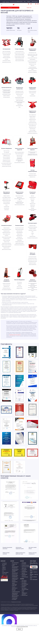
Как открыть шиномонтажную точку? (25, 589)
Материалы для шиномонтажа (15, 573)
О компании (4, 563)
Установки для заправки (32, 173)
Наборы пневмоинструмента (19, 229)
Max (24, 1)
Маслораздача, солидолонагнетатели (19, 158)
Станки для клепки (6, 206)
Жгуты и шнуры (19, 95)
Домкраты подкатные (32, 116)
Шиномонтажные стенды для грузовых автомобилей (6, 92)
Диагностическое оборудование (15, 596)
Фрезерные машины (32, 236)
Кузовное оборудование (14, 581)
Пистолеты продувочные (19, 238)
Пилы (32, 234)
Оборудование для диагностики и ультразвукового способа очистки (32, 154)
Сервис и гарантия (4, 568)
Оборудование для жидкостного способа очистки (32, 152)
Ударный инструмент (6, 247)
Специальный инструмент (14, 599)
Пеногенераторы (19, 282)
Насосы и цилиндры (32, 130)
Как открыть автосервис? (24, 581)
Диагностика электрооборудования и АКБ (19, 199)
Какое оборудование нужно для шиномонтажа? (24, 593)
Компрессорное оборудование (15, 576)
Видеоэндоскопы (19, 197)
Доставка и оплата (4, 565)
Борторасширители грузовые (6, 94)
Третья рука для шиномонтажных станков (32, 56)
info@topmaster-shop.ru (33, 570)
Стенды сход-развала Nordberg (19, 54)
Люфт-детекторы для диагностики (19, 204)
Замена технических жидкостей (14, 584)
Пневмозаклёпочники (19, 235)
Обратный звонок (35, 1)
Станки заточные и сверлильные (32, 227)
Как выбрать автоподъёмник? (25, 584)
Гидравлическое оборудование (15, 579)
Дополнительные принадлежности (32, 133)
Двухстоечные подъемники (6, 51)
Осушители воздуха (32, 95)
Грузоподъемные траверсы (6, 60)
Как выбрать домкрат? (24, 586)
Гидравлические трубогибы (32, 131)
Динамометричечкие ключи (6, 232)
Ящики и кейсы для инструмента (6, 249)
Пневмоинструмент (25, 565)
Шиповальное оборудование (32, 70)
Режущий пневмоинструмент (19, 241)
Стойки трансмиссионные (32, 122)
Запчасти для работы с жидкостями (19, 162)
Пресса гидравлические (32, 114)
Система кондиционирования (16, 591)
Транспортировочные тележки (32, 261)
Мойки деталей (19, 283)
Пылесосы (19, 285)
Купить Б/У (10, 7)
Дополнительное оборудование (32, 72)
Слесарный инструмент (24, 563)
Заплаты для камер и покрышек (19, 97)
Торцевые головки (6, 241)
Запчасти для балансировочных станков (32, 288)
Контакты (4, 569)
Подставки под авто (32, 128)
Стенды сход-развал (14, 565)
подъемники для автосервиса (14, 334)
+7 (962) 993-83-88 (34, 575)
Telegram (28, 1)
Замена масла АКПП (19, 155)
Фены (32, 231)
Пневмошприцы (19, 240)
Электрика (32, 208)
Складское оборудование (24, 571)
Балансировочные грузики (19, 91)
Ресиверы (32, 94)
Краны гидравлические (32, 125)
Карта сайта (4, 573)
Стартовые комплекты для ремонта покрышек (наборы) (19, 102)
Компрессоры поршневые (32, 91)
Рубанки (32, 233)
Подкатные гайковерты (6, 95)
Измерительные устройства (32, 175)
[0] (36, 4)
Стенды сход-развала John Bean (19, 57)
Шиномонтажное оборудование (15, 567)
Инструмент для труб (32, 197)
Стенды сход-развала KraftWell (19, 60)
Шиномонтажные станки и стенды (32, 54)
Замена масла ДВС (19, 156)
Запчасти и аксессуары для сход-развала (32, 290)
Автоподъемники (15, 562)
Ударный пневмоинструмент (19, 243)
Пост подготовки (6, 152)
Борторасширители (32, 59)
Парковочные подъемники (6, 57)
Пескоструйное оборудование (6, 164)
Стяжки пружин (6, 209)
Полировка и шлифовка (32, 228)
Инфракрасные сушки (6, 155)
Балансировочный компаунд (19, 92)
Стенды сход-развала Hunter (19, 51)
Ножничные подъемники (6, 54)
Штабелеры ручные (6, 286)
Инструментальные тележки (32, 258)
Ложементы (6, 235)
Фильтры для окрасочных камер (6, 166)
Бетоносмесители (6, 208)
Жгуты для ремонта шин (19, 105)
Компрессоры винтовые (32, 92)
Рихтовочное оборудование (6, 161)
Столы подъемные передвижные (6, 289)
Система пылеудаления (6, 158)
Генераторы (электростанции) (6, 200)
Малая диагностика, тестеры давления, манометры (19, 203)
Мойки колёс (32, 65)
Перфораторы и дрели (32, 225)
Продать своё (29, 7)
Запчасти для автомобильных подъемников (32, 283)
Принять (19, 629)
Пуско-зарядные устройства (6, 197)
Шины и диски (32, 206)
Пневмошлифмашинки (19, 232)
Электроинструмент (25, 566)
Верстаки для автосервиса (32, 256)
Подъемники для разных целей (6, 62)
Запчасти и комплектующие (25, 576)
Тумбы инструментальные (32, 264)
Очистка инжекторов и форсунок (14, 588)
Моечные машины (19, 286)
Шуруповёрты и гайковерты (32, 230)
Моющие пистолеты (19, 288)
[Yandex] (34, 567)
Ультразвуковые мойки (6, 203)
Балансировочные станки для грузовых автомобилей (6, 90)
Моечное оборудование (24, 574)
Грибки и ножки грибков (19, 100)
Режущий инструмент (6, 238)
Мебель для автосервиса (24, 569)
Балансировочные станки (32, 52)
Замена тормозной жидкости (19, 153)
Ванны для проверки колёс (32, 62)
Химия (19, 107)
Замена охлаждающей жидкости (19, 152)
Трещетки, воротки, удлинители (6, 243)
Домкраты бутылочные (32, 119)
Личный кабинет (5, 572)
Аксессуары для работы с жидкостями (19, 160)
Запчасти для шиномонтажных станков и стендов (32, 286)
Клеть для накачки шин (6, 97)
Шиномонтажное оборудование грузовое (15, 570)
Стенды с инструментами (6, 240)
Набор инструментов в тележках (6, 229)
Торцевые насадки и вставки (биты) (6, 244)
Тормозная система (32, 203)
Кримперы (32, 200)
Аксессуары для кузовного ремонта (6, 163)
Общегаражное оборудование (15, 594)
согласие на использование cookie (22, 626)
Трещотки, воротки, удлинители (6, 246)
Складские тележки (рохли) (6, 283)
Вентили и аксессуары (19, 94)
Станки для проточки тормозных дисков (32, 69)
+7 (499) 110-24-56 (19, 1)
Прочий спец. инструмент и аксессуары (32, 210)
